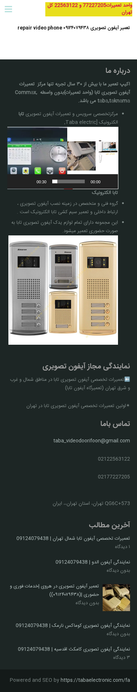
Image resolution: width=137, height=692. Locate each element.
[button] (62, 157)
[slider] (68, 181)
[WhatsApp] (27, 9)
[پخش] (108, 181)
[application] (62, 158)
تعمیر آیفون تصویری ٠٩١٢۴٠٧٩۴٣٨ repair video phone (74, 28)
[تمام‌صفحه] (16, 181)
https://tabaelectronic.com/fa (95, 680)
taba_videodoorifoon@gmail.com (91, 441)
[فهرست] (8, 9)
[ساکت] (28, 181)
